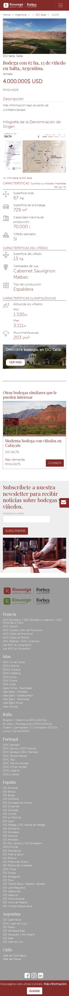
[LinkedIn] (40, 977)
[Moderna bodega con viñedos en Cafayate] (34, 418)
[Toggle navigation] (60, 5)
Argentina (20, 15)
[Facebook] (27, 977)
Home (7, 15)
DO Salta (41, 15)
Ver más (15, 362)
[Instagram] (33, 977)
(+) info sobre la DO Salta (17, 178)
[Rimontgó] (20, 5)
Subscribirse (15, 531)
